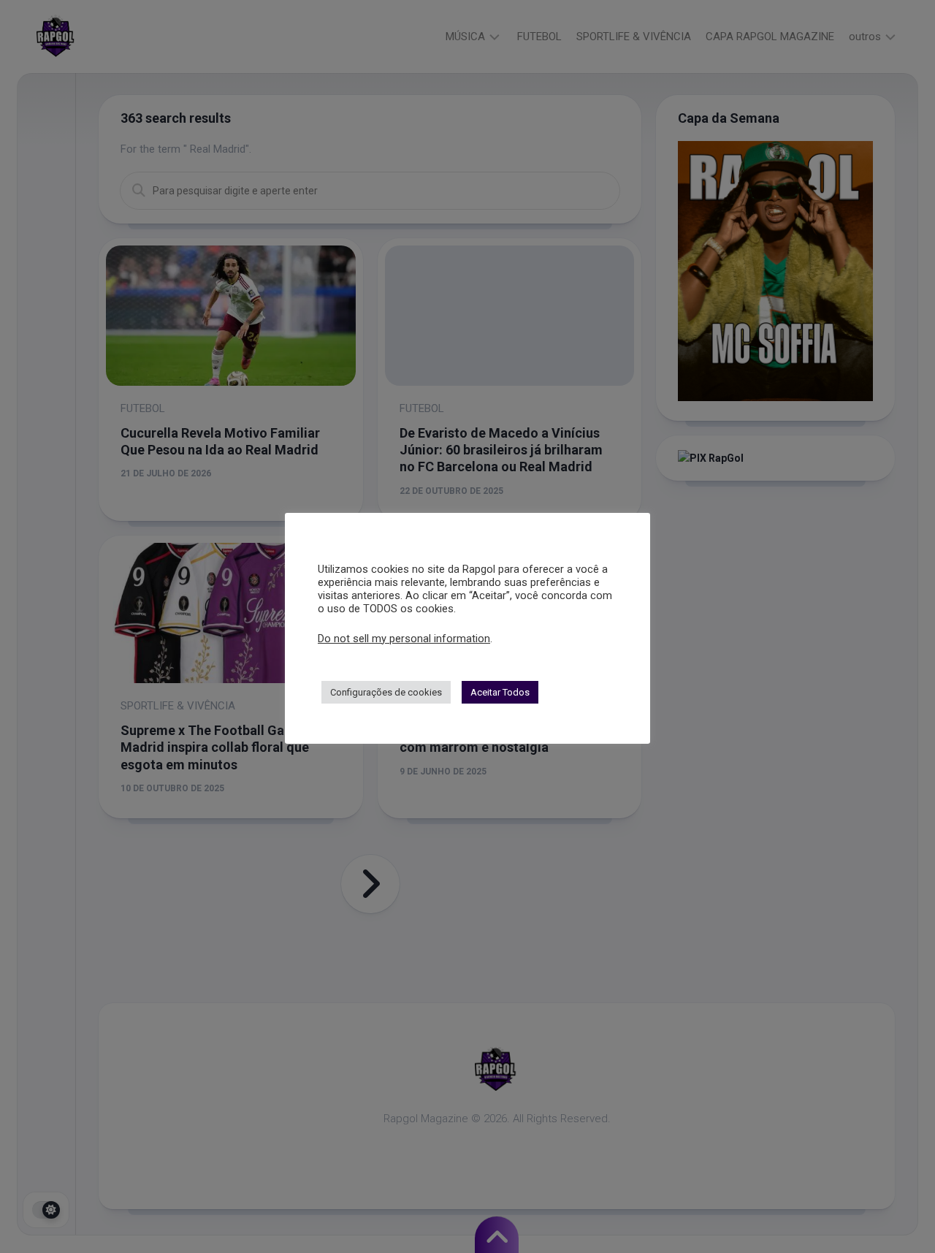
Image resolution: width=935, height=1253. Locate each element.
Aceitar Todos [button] (500, 692)
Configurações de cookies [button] (386, 692)
